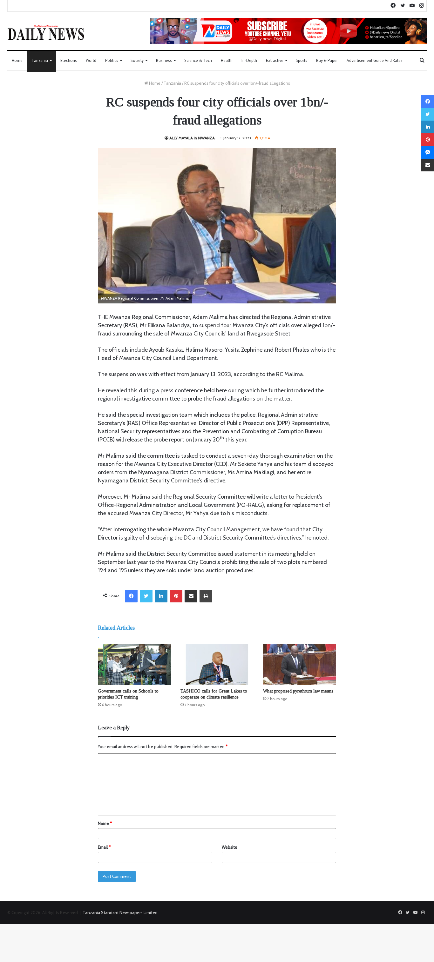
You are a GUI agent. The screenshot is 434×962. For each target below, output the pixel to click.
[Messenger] (427, 152)
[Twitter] (146, 596)
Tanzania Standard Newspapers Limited (120, 912)
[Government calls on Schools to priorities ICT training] (134, 664)
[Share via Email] (191, 596)
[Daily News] (46, 32)
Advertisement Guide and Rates (375, 60)
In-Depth (249, 60)
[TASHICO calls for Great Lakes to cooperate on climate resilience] (217, 664)
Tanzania (39, 60)
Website (229, 847)
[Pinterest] (176, 596)
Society (137, 60)
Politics (111, 60)
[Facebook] (131, 596)
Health (227, 60)
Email (104, 847)
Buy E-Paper (327, 60)
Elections (68, 60)
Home (17, 60)
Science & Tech (198, 60)
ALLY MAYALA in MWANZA (192, 138)
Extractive (274, 60)
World (91, 60)
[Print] (206, 596)
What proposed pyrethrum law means (298, 691)
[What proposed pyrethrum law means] (299, 664)
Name (105, 823)
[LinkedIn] (161, 596)
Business (164, 60)
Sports (301, 60)
